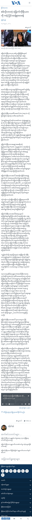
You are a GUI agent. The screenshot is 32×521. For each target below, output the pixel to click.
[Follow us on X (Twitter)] (6, 471)
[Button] (28, 27)
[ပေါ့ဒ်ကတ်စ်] (27, 471)
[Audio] (21, 519)
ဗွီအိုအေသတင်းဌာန (10, 398)
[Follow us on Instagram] (15, 471)
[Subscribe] (2, 475)
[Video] (14, 519)
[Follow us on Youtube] (11, 471)
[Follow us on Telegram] (19, 471)
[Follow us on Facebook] (2, 471)
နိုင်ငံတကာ (4, 8)
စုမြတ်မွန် (3, 20)
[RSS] (23, 471)
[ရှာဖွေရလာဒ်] (28, 519)
